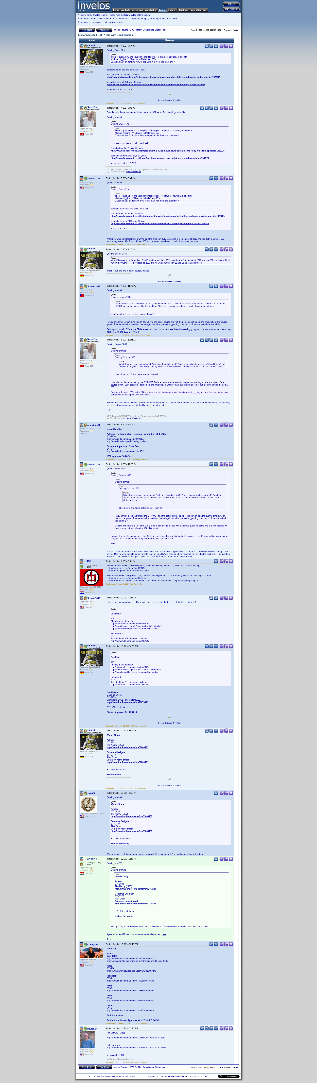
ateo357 (91, 793)
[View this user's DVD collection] (216, 47)
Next (235, 30)
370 (219, 30)
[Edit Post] (221, 47)
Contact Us (153, 1076)
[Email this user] (207, 109)
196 (211, 30)
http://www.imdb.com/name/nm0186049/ (127, 762)
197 (214, 30)
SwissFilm (92, 107)
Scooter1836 (93, 178)
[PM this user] (207, 47)
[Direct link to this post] (226, 47)
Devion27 (92, 1029)
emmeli (91, 45)
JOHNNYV (92, 859)
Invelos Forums (121, 30)
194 (204, 30)
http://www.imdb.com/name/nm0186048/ (127, 747)
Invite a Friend (196, 1076)
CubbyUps (92, 944)
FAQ (206, 1076)
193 (200, 30)
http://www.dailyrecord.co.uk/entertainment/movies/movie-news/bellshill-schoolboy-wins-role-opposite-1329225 (163, 77)
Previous (227, 30)
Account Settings (180, 1076)
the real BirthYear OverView (169, 100)
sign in (111, 22)
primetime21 (93, 425)
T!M (89, 561)
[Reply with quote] (231, 47)
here (164, 934)
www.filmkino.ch (133, 172)
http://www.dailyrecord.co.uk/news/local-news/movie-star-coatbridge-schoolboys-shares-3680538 (156, 84)
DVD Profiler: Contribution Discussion (147, 30)
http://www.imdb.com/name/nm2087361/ (127, 702)
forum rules (130, 15)
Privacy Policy (166, 1076)
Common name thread (118, 760)
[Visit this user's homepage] (211, 47)
